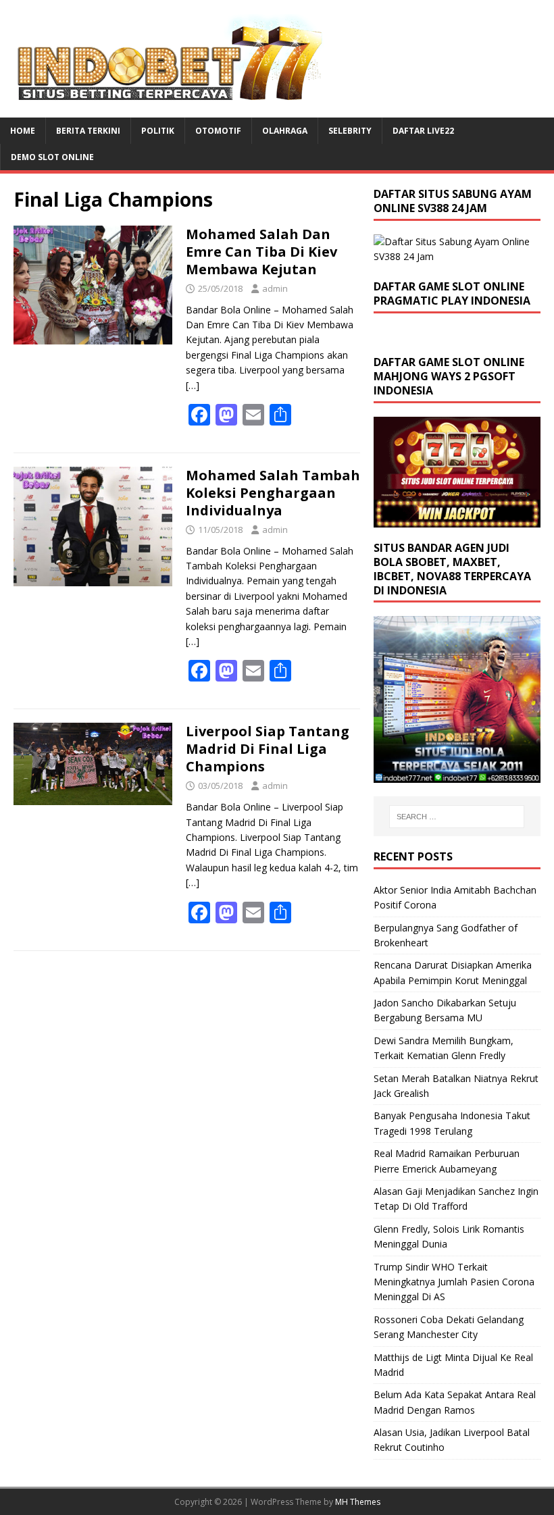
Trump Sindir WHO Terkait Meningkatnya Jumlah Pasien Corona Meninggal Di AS (454, 1282)
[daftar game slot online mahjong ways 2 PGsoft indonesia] (457, 519)
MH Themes (357, 1502)
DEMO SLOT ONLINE (52, 157)
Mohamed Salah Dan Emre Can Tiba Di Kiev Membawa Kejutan (261, 251)
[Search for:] (457, 816)
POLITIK (157, 130)
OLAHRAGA (284, 130)
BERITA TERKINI (88, 130)
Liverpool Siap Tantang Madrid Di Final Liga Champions (267, 748)
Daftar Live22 (423, 130)
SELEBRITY (350, 130)
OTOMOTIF (218, 130)
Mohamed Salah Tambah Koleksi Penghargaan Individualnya (273, 492)
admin (275, 288)
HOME (22, 130)
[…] (192, 385)
